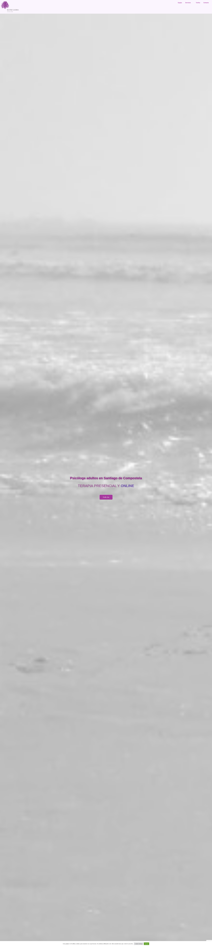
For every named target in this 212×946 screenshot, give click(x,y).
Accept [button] (146, 943)
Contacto (206, 2)
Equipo (180, 2)
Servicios (188, 2)
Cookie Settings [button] (138, 943)
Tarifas (198, 2)
